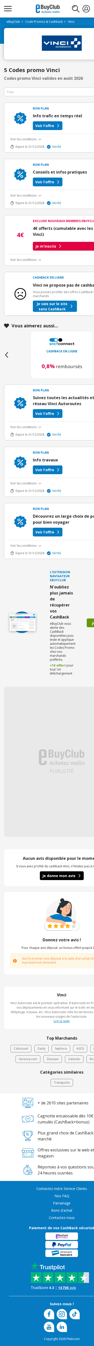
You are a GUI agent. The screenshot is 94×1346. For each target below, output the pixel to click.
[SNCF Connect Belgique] (61, 341)
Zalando (74, 1059)
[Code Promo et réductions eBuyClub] (47, 8)
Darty (41, 1048)
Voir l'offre (44, 125)
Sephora (61, 1048)
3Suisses (53, 1059)
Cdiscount (21, 1048)
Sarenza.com (28, 1059)
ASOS (80, 1048)
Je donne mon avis (58, 875)
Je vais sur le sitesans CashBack (52, 306)
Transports (62, 1082)
